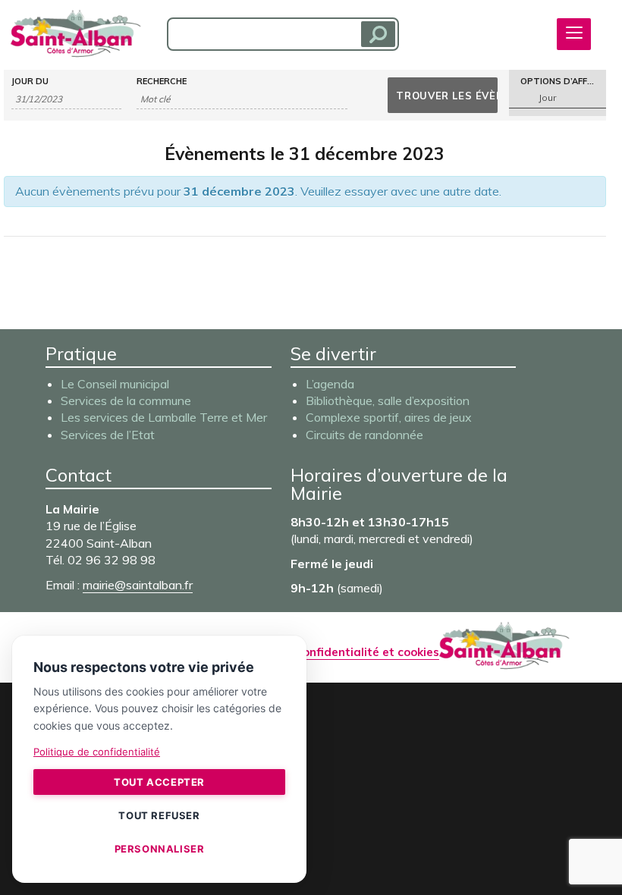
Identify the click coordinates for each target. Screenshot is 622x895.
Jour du (30, 81)
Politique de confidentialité (96, 752)
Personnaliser (160, 849)
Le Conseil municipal (115, 383)
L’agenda (330, 383)
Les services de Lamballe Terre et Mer (164, 417)
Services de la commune (126, 400)
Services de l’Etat (108, 434)
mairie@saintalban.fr (138, 584)
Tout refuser (158, 815)
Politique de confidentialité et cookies (332, 652)
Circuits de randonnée (364, 434)
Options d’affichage (562, 81)
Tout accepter (159, 782)
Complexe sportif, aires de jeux (389, 417)
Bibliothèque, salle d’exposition (388, 400)
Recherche (162, 81)
